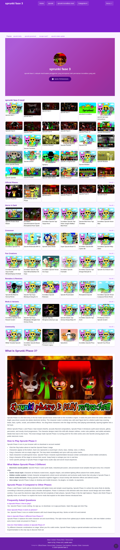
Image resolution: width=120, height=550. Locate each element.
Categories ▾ (82, 3)
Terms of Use (69, 539)
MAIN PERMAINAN (61, 79)
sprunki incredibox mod (66, 3)
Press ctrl (59, 542)
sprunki (50, 3)
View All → (112, 182)
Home (42, 3)
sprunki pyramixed (30, 36)
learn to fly (51, 542)
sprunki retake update (58, 36)
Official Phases (42, 545)
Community (85, 545)
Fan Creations (67, 545)
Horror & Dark (51, 545)
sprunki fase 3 (14, 3)
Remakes (74, 545)
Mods (79, 545)
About (48, 539)
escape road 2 (43, 36)
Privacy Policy (60, 539)
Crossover (59, 545)
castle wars (68, 542)
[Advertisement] (60, 20)
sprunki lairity (17, 36)
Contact (53, 539)
